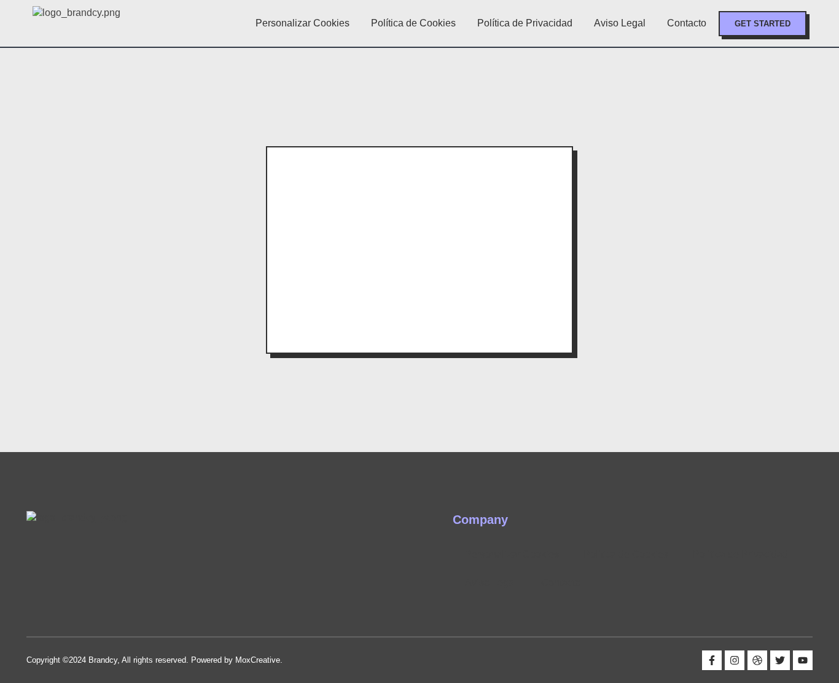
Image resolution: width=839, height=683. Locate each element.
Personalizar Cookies (302, 23)
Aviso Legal (620, 23)
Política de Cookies (413, 23)
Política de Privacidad (524, 23)
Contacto (686, 23)
